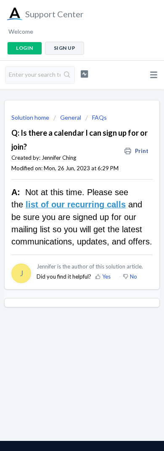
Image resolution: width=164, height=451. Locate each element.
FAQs (99, 117)
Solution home (30, 117)
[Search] (67, 75)
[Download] (66, 219)
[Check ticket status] (84, 74)
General (70, 117)
